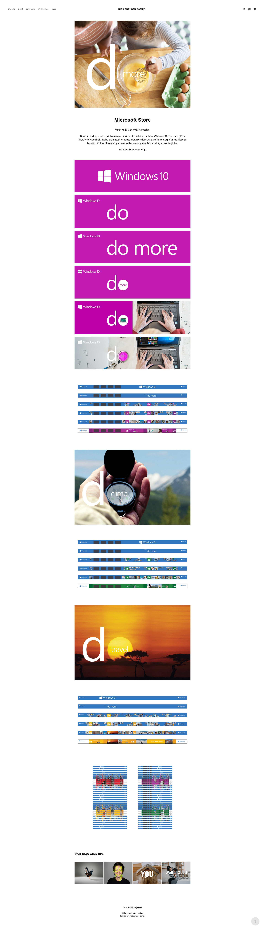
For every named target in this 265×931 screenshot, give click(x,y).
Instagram (133, 916)
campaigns (30, 9)
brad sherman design (131, 8)
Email (142, 916)
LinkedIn (124, 916)
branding (11, 9)
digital (20, 9)
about (54, 9)
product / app (43, 9)
